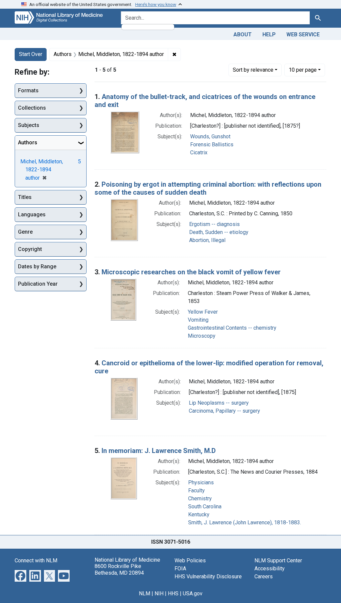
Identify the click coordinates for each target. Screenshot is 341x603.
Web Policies (190, 560)
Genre (25, 232)
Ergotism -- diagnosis (214, 224)
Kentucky (198, 514)
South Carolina (204, 506)
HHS (173, 593)
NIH (159, 593)
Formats (28, 90)
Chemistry (200, 498)
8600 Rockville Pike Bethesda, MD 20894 (119, 569)
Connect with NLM (36, 560)
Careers (263, 576)
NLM (144, 593)
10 (303, 69)
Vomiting (198, 320)
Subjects (28, 125)
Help (269, 34)
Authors (27, 142)
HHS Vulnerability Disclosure (208, 576)
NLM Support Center (278, 560)
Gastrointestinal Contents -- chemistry (232, 328)
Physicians (201, 482)
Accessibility (269, 568)
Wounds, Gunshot (210, 136)
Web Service (303, 34)
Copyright (30, 249)
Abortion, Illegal (207, 240)
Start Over (30, 54)
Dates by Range (37, 266)
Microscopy (201, 336)
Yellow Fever (203, 312)
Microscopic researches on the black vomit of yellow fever (191, 272)
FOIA (180, 568)
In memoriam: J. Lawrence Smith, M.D (159, 451)
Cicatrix (198, 152)
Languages (32, 214)
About (242, 34)
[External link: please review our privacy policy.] (20, 575)
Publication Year (38, 284)
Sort (253, 70)
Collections (32, 108)
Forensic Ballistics (211, 144)
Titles (25, 197)
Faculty (196, 490)
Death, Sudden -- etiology (218, 232)
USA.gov (192, 593)
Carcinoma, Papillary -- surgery (224, 411)
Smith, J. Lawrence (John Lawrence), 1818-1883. (244, 522)
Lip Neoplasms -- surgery (219, 403)
